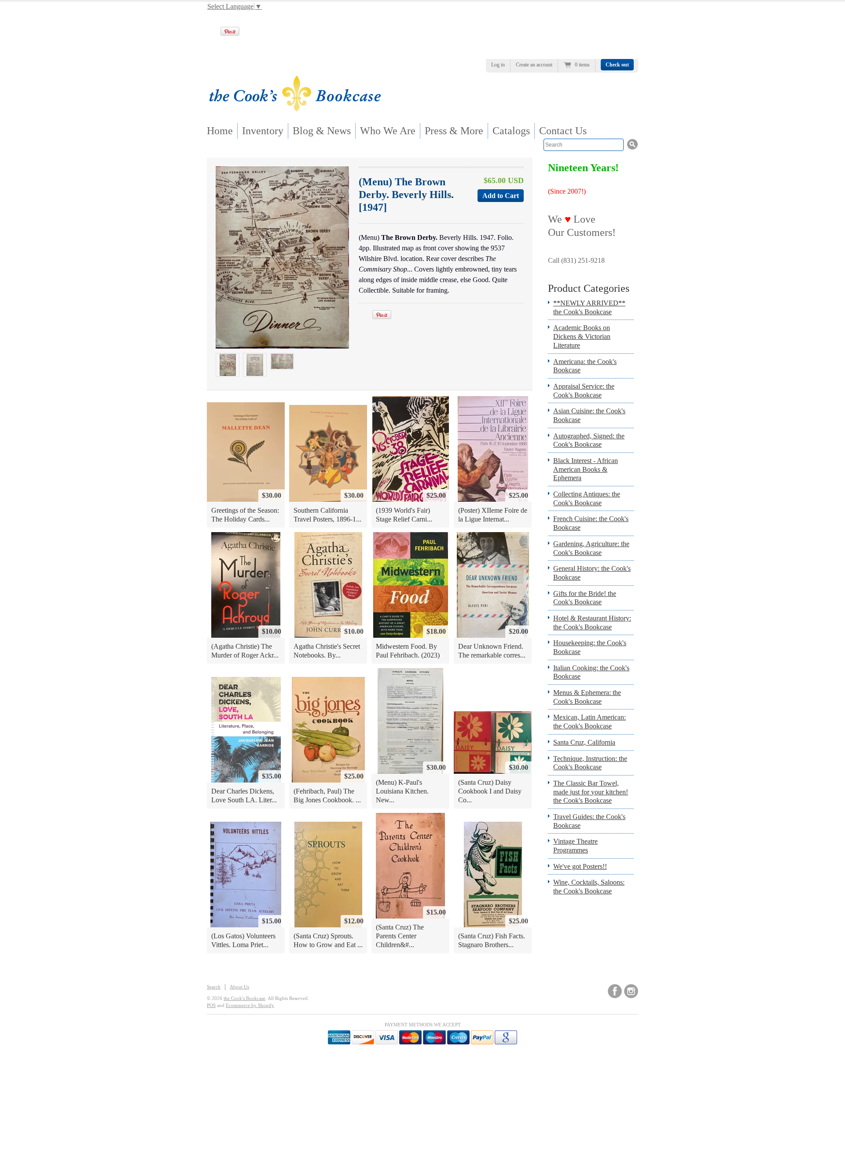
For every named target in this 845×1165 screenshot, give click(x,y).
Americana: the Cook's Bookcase (585, 366)
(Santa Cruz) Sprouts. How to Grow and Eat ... (328, 940)
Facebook (615, 991)
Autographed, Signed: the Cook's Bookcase (589, 440)
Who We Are (387, 130)
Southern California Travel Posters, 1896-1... (327, 515)
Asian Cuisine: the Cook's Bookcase (589, 415)
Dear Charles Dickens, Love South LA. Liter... (244, 795)
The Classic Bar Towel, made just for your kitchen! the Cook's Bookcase (590, 791)
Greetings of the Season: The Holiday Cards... (245, 515)
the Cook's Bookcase (244, 998)
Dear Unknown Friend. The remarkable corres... (491, 651)
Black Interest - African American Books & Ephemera (585, 469)
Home (220, 130)
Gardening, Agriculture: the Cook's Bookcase (591, 548)
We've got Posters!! (580, 866)
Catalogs (511, 130)
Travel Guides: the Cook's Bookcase (589, 821)
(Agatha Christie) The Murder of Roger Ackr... (245, 651)
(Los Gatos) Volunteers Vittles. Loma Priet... (243, 940)
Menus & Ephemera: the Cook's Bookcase (587, 697)
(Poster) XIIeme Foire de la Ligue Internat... (492, 515)
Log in (498, 65)
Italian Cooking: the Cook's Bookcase (591, 672)
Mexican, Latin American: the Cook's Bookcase (589, 721)
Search (213, 986)
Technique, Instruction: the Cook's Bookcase (590, 763)
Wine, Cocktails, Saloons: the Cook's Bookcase (589, 886)
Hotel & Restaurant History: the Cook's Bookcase (592, 622)
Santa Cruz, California (584, 742)
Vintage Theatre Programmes (575, 846)
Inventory (262, 130)
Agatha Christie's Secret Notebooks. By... (327, 651)
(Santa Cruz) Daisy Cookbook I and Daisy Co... (490, 791)
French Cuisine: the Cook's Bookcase (590, 523)
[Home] (295, 109)
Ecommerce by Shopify (250, 1005)
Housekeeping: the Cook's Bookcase (589, 647)
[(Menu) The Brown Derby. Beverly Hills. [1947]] (227, 365)
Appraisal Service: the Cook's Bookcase (583, 390)
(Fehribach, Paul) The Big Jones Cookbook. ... (327, 795)
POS (211, 1005)
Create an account (534, 65)
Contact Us (563, 130)
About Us (239, 986)
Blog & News (322, 130)
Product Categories (588, 288)
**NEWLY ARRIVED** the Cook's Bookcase (589, 307)
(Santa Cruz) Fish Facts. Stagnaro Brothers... (491, 940)
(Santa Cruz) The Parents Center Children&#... (400, 935)
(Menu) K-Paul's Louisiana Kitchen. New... (402, 791)
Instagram (631, 991)
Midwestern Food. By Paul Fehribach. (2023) (408, 651)
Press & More (454, 130)
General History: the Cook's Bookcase (592, 573)
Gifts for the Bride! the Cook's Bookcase (584, 598)
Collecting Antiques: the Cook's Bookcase (586, 498)
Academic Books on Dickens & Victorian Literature (581, 336)
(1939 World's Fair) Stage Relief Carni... (404, 515)
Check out (617, 65)
